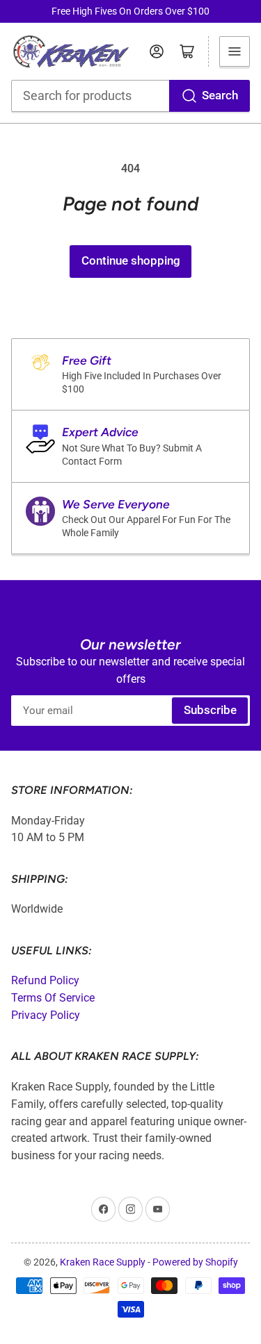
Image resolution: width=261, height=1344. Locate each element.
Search (220, 95)
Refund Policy (45, 980)
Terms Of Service (53, 997)
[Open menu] (234, 51)
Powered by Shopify (195, 1262)
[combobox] (131, 96)
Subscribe (210, 710)
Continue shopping (130, 260)
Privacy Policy (45, 1015)
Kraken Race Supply (102, 1262)
